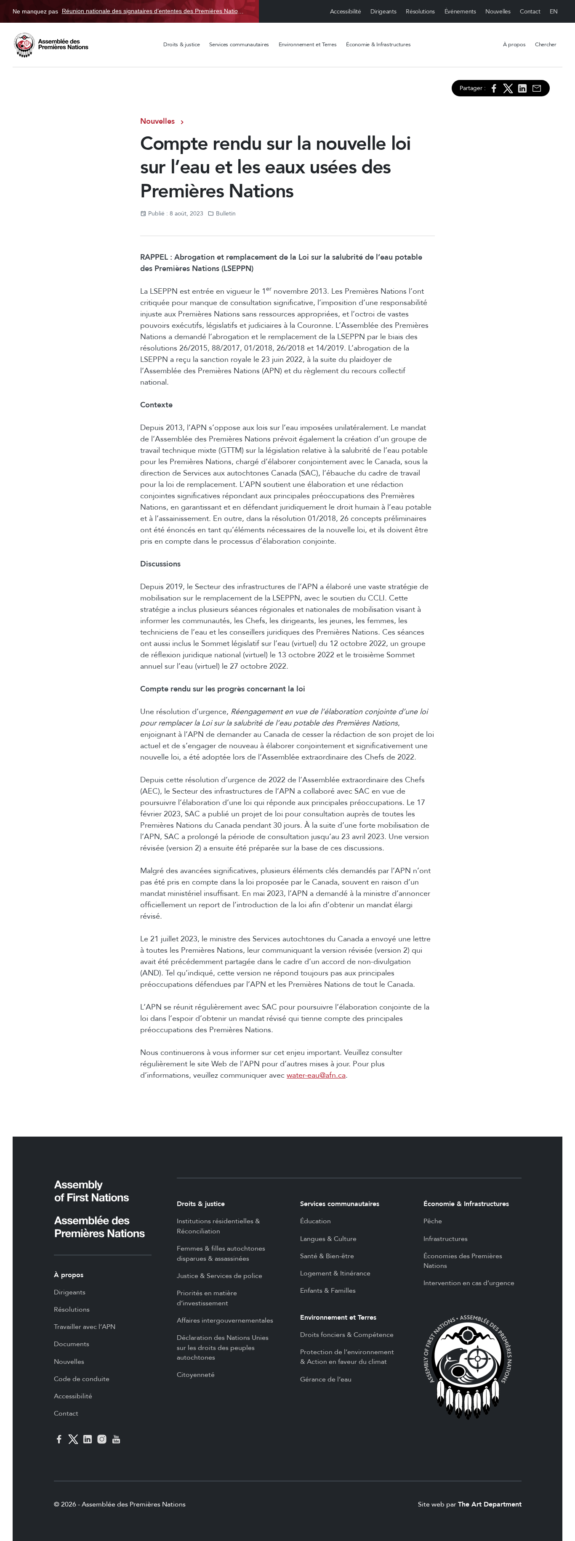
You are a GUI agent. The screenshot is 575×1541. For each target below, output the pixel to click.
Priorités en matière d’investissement (207, 1298)
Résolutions (420, 12)
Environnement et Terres (308, 44)
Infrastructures (445, 1238)
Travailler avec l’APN (84, 1326)
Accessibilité (345, 12)
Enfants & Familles (328, 1290)
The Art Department (490, 1504)
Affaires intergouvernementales (225, 1320)
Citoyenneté (196, 1374)
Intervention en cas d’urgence (468, 1283)
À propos (514, 44)
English (554, 11)
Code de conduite (81, 1379)
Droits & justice (181, 44)
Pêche (432, 1221)
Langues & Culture (328, 1238)
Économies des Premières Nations (462, 1261)
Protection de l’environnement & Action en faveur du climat (347, 1357)
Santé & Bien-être (327, 1256)
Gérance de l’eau (325, 1379)
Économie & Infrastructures (378, 44)
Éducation (315, 1221)
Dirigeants (383, 12)
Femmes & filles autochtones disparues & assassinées (221, 1253)
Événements (460, 12)
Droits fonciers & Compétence (347, 1334)
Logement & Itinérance (335, 1273)
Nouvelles (497, 12)
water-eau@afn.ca (316, 1075)
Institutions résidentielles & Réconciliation (218, 1226)
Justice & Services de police (219, 1276)
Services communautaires (239, 44)
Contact (530, 12)
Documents (71, 1344)
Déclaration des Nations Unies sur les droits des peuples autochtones (223, 1347)
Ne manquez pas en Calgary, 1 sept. (129, 11)
